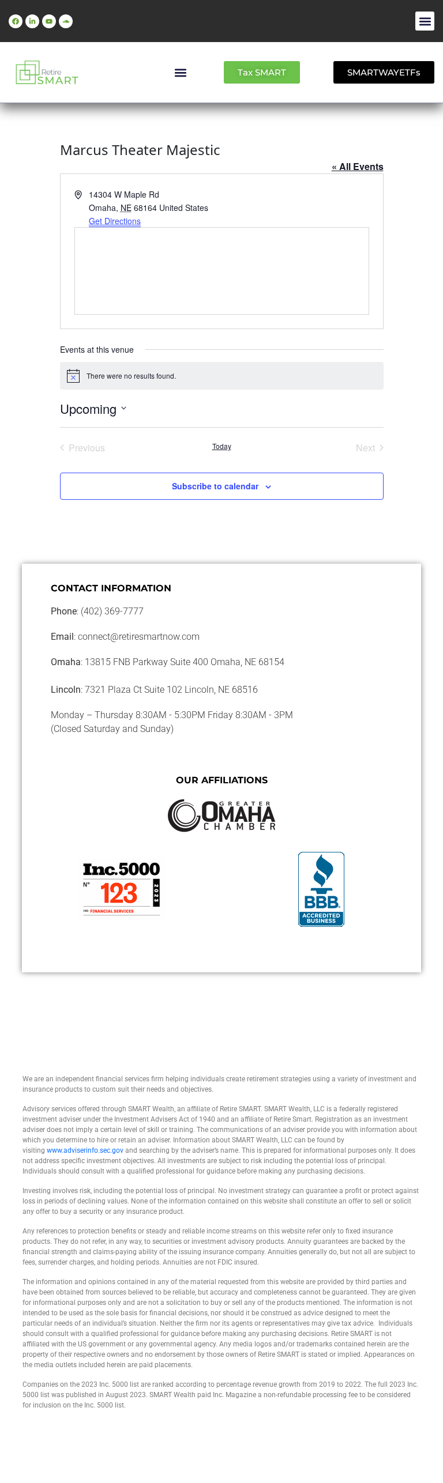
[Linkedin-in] (32, 21)
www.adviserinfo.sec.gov (85, 1150)
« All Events (358, 166)
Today (221, 446)
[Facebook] (15, 21)
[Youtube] (49, 21)
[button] (424, 21)
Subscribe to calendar (215, 486)
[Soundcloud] (66, 21)
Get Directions (115, 221)
